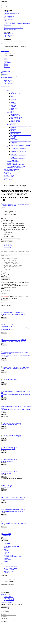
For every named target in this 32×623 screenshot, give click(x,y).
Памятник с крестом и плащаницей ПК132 (13, 341)
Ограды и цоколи (9, 175)
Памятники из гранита (10, 566)
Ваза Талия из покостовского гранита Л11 (12, 499)
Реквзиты (6, 552)
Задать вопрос (5, 607)
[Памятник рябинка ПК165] (9, 379)
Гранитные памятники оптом (12, 13)
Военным (6, 172)
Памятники (7, 89)
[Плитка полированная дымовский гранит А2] (14, 521)
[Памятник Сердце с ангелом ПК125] (11, 435)
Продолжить (4, 299)
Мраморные (7, 173)
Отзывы (6, 26)
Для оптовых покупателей (11, 546)
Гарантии (6, 11)
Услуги (6, 61)
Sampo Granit (16, 211)
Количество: (4, 237)
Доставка (6, 14)
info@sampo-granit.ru (6, 77)
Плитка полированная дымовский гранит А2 (13, 523)
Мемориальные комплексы (11, 169)
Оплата (6, 20)
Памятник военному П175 (8, 449)
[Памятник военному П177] (9, 459)
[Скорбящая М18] (6, 534)
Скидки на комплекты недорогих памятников (17, 23)
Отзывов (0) (7, 247)
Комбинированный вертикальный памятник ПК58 (15, 368)
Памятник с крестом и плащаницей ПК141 (13, 314)
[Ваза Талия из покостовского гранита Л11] (13, 497)
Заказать (10, 241)
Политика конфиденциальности (13, 556)
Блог (5, 549)
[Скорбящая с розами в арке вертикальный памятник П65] (16, 393)
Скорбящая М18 (5, 535)
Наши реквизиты (9, 19)
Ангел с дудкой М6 (6, 487)
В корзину (3, 241)
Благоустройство (8, 176)
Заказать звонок (5, 86)
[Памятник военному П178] (9, 471)
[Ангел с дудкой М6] (7, 485)
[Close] (1, 281)
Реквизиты (7, 67)
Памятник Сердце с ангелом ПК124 (11, 424)
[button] (4, 44)
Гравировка (7, 572)
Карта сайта (7, 559)
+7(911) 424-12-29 (9, 35)
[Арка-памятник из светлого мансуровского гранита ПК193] (16, 408)
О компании (7, 25)
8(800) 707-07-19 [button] (5, 594)
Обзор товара (7, 244)
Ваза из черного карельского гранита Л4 (12, 511)
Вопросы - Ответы (9, 555)
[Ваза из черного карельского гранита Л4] (13, 509)
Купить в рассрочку (9, 16)
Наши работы (8, 17)
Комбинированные (9, 170)
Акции (6, 178)
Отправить (4, 621)
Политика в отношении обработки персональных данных (13, 28)
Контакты (6, 65)
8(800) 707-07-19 (8, 33)
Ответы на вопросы (9, 22)
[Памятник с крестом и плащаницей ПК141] (13, 312)
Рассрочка (7, 547)
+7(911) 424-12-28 (9, 36)
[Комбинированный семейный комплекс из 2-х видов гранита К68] (16, 353)
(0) (1, 208)
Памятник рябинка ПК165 (8, 380)
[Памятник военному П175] (9, 447)
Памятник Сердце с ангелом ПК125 (11, 436)
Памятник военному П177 (8, 461)
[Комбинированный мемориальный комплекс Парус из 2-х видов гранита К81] (16, 326)
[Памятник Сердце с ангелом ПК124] (11, 423)
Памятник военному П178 (8, 473)
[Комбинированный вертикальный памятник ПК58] (15, 367)
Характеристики (8, 245)
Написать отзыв (5, 278)
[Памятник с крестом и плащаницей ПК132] (13, 340)
